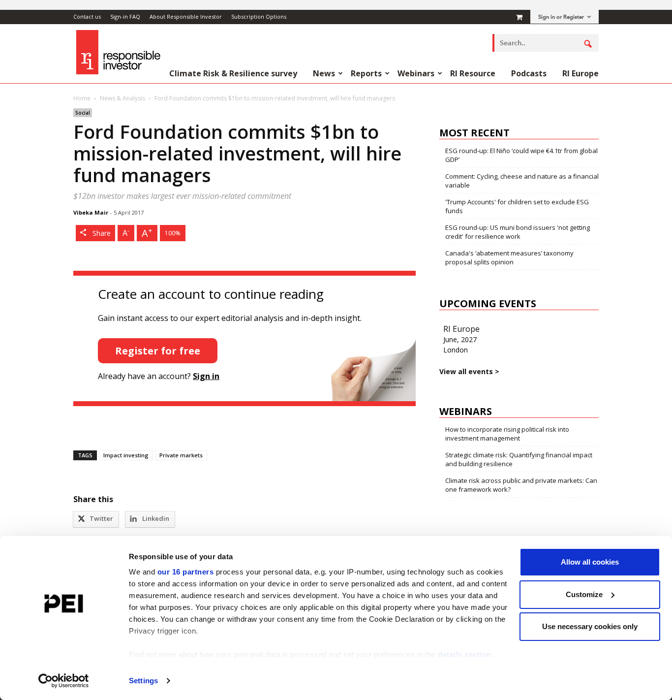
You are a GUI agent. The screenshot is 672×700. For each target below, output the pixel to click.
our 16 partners (185, 572)
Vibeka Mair (90, 212)
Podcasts (529, 73)
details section (464, 654)
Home (82, 98)
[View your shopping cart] (519, 16)
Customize (584, 594)
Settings (143, 680)
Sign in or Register (561, 17)
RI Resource (472, 73)
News (324, 73)
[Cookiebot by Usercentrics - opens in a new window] (64, 680)
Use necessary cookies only (590, 626)
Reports (366, 73)
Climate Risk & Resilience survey (233, 73)
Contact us (87, 16)
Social (82, 112)
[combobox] (545, 43)
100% (173, 233)
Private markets (181, 455)
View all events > (469, 371)
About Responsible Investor (186, 16)
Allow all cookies (590, 562)
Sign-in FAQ (125, 16)
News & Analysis (122, 98)
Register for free (157, 350)
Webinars (415, 73)
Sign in (206, 376)
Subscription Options (258, 16)
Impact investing (126, 455)
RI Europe (580, 73)
